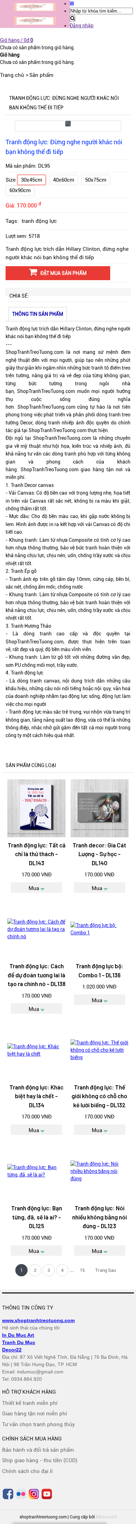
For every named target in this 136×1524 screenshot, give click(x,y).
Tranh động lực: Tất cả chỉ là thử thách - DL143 (36, 853)
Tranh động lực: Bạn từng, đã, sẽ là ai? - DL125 (36, 1216)
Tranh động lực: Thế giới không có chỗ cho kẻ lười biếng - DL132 (99, 1096)
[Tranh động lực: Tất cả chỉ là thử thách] (36, 808)
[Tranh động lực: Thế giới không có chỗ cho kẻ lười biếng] (99, 1050)
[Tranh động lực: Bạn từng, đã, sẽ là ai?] (36, 1171)
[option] (68, 126)
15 (82, 1270)
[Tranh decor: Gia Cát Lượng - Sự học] (99, 808)
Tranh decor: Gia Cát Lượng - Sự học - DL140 (99, 853)
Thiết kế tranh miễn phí (30, 1403)
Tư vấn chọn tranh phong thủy (38, 1424)
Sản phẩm (41, 75)
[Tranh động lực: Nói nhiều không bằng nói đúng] (99, 1171)
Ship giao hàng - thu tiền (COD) (39, 1460)
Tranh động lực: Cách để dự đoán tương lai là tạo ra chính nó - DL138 (36, 974)
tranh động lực (39, 221)
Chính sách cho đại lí (27, 1471)
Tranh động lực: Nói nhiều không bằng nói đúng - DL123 (99, 1216)
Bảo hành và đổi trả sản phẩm (38, 1450)
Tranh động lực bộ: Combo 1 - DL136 (99, 970)
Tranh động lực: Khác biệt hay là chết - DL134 (36, 1096)
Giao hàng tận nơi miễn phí (34, 1413)
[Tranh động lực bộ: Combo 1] (99, 929)
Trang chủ (12, 75)
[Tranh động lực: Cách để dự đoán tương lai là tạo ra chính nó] (36, 929)
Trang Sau (105, 1270)
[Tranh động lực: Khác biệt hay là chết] (36, 1050)
